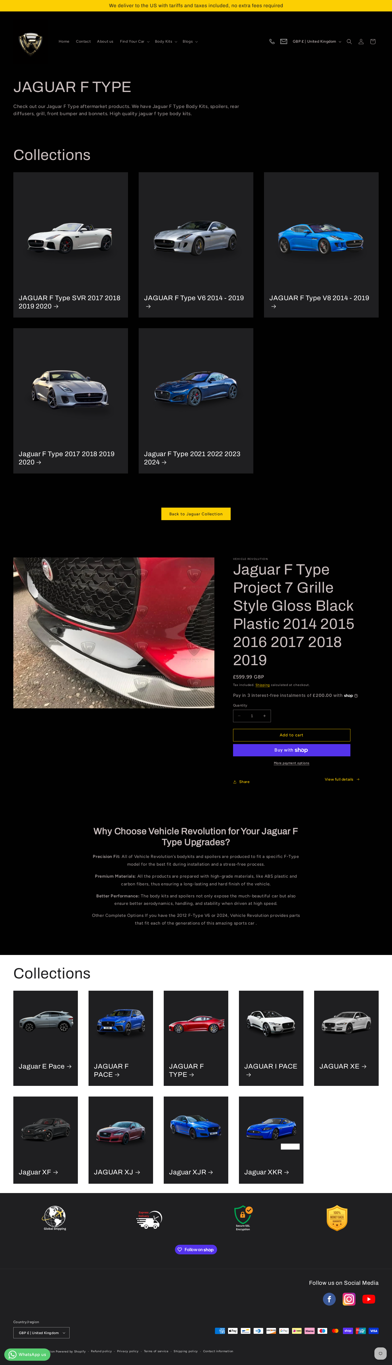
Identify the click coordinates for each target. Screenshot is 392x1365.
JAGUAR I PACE (271, 1066)
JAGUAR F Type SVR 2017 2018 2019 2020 (70, 302)
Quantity (240, 705)
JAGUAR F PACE (111, 1070)
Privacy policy (128, 1351)
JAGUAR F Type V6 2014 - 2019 (194, 298)
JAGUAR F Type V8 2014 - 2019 (319, 298)
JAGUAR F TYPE (186, 1070)
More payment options (292, 763)
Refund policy (101, 1351)
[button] (134, 41)
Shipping (262, 685)
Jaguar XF (35, 1172)
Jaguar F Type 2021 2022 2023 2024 (192, 458)
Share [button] (244, 782)
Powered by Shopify (71, 1351)
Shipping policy (186, 1351)
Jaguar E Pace (42, 1066)
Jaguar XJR (187, 1172)
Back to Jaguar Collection (196, 514)
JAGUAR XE (339, 1066)
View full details (339, 779)
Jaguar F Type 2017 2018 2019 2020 (67, 458)
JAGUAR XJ (113, 1172)
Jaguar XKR (263, 1172)
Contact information (218, 1351)
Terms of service (156, 1351)
